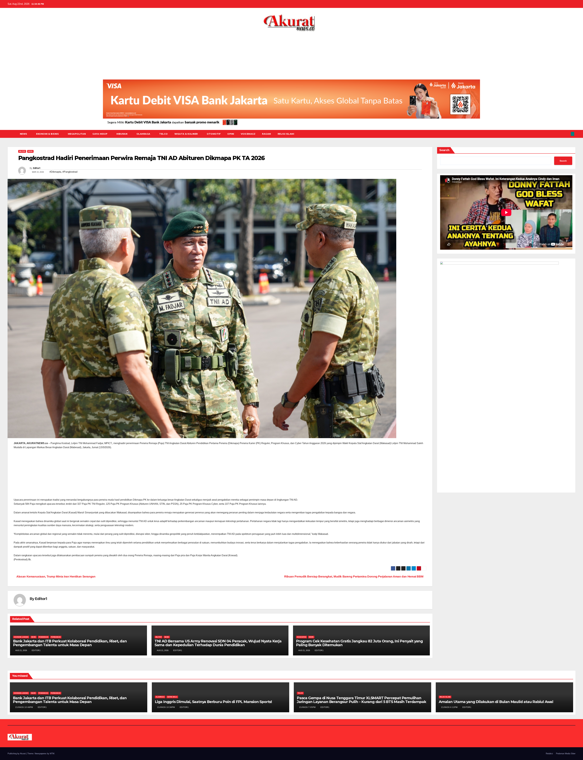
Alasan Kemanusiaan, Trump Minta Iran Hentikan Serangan (55, 576)
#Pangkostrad (69, 172)
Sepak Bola (172, 697)
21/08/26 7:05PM (307, 707)
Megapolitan (77, 134)
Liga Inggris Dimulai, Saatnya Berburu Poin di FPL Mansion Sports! (213, 702)
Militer (22, 151)
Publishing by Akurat (17, 753)
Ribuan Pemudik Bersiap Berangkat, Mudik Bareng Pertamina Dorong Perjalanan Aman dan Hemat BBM (354, 576)
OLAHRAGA (143, 134)
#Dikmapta (55, 172)
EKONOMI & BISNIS (48, 134)
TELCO (163, 134)
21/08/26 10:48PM (24, 707)
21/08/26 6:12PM (449, 707)
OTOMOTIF (214, 134)
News (24, 134)
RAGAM (266, 134)
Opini (230, 134)
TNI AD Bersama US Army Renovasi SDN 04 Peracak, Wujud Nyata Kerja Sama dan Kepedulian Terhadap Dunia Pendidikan (218, 643)
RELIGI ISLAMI (286, 134)
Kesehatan (301, 637)
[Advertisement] (291, 54)
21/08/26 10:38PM (166, 707)
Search (444, 150)
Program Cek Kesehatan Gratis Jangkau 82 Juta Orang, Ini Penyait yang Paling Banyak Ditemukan (359, 643)
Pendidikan (43, 637)
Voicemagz (248, 134)
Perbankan (56, 637)
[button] (567, 134)
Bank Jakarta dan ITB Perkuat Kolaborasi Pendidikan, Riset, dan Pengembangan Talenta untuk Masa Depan (70, 643)
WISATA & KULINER (186, 134)
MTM (52, 753)
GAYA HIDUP (100, 134)
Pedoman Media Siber (565, 753)
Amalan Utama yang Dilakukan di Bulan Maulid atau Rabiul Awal (496, 702)
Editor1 (36, 168)
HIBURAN (122, 134)
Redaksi (549, 753)
